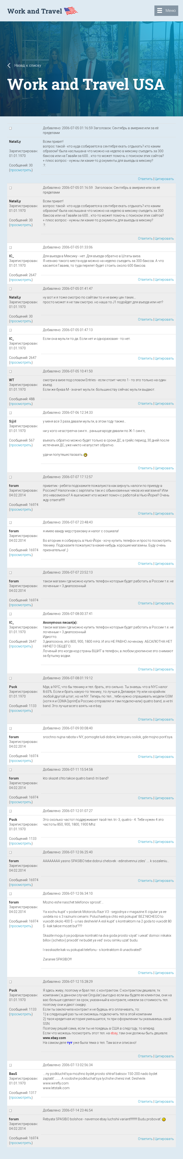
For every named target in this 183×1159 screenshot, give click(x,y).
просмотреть (20, 170)
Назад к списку (27, 65)
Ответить (145, 179)
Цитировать (164, 179)
